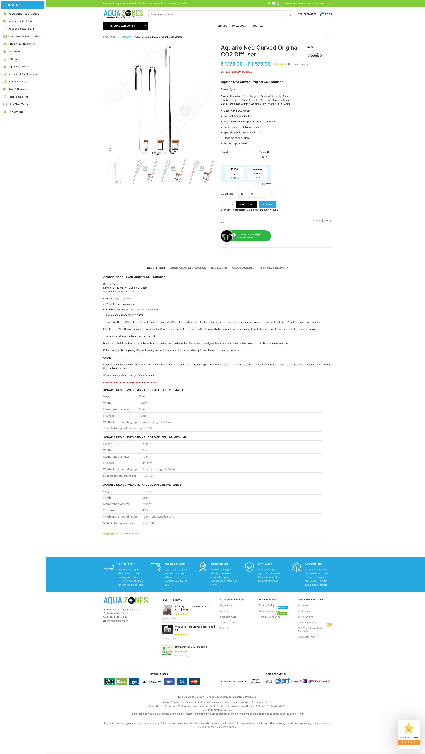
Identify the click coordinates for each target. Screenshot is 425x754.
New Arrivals (271, 209)
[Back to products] (326, 37)
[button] (107, 171)
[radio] (242, 194)
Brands (224, 628)
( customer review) (298, 64)
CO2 (115, 36)
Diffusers (126, 36)
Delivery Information (273, 610)
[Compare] (222, 221)
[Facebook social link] (269, 3)
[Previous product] (322, 37)
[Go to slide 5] (166, 153)
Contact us (304, 611)
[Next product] (330, 37)
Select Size (227, 193)
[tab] (156, 267)
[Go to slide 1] (152, 153)
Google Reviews (306, 636)
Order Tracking (228, 622)
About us (303, 605)
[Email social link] (273, 3)
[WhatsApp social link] (278, 3)
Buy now (267, 204)
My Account (226, 605)
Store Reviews (305, 616)
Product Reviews (307, 622)
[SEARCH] (289, 14)
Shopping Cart (228, 616)
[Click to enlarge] (110, 149)
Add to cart (246, 204)
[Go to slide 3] (159, 153)
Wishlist (224, 611)
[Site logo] (123, 13)
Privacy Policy (266, 605)
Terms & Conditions (272, 616)
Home (106, 36)
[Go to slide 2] (156, 153)
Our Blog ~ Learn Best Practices (314, 629)
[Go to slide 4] (162, 153)
